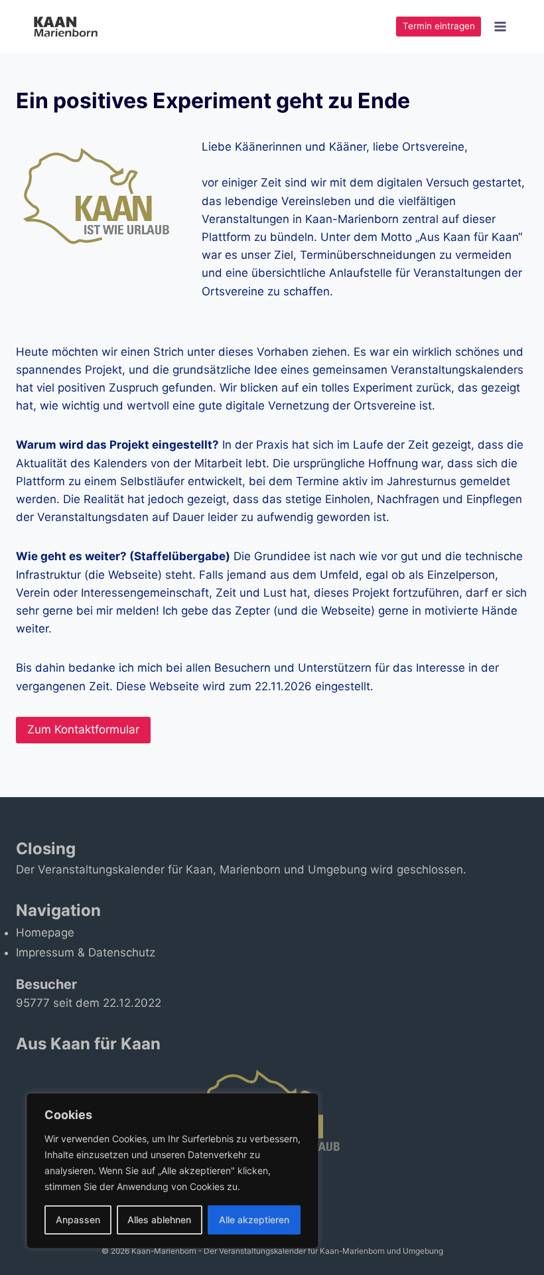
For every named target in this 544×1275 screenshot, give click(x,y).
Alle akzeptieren (254, 1219)
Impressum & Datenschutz (85, 952)
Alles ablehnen (159, 1219)
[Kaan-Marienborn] (71, 26)
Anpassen (78, 1219)
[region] (172, 1170)
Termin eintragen (439, 26)
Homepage (45, 932)
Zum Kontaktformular (83, 729)
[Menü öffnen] (500, 26)
